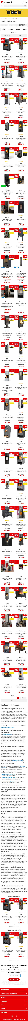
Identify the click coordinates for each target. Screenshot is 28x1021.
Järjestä (6, 35)
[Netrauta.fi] (6, 2)
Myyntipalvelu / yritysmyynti (9, 993)
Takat (14, 18)
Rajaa (19, 35)
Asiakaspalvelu (5, 990)
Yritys (2, 1005)
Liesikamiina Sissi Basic (17, 760)
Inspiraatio (4, 1012)
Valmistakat (19, 18)
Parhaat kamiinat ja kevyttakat (7, 727)
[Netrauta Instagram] (16, 1016)
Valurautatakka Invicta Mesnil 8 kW (9, 786)
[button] (2, 6)
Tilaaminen (4, 1001)
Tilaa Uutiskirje (14, 979)
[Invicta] (18, 29)
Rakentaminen (8, 18)
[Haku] (25, 6)
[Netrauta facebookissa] (12, 1016)
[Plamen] (11, 29)
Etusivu (2, 18)
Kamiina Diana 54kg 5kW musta (9, 781)
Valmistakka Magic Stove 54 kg (8, 777)
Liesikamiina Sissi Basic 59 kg (8, 774)
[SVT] (4, 29)
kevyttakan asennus (7, 734)
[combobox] (15, 6)
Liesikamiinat (12, 25)
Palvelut (3, 1009)
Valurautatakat (4, 25)
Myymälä (3, 997)
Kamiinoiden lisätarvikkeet (22, 25)
